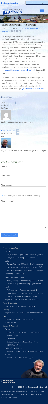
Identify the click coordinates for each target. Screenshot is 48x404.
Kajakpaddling (12, 280)
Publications (35, 312)
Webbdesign (35, 332)
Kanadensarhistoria (27, 290)
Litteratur (39, 293)
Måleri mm (18, 348)
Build (7, 261)
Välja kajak (11, 254)
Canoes (15, 312)
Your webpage (7, 185)
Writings (18, 296)
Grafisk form (23, 332)
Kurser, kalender (11, 277)
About (18, 319)
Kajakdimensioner (25, 254)
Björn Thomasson (8, 130)
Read (7, 287)
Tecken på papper (26, 357)
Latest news (9, 306)
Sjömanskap (36, 283)
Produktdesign (12, 335)
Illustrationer (10, 338)
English (43, 2)
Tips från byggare (14, 270)
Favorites (31, 306)
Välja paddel (30, 257)
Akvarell (10, 351)
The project (11, 264)
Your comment (7, 201)
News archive (21, 306)
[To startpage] (14, 11)
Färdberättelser (27, 293)
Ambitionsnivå (24, 264)
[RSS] (46, 387)
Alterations (25, 267)
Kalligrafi (8, 348)
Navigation (12, 283)
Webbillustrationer (14, 345)
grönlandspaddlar (33, 28)
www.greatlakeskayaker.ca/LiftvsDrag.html (18, 70)
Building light (37, 267)
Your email (5, 175)
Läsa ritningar (12, 267)
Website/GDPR (10, 322)
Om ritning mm (38, 264)
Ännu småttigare (36, 351)
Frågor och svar (11, 299)
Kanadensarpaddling (29, 280)
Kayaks (8, 312)
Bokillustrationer (13, 342)
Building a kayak (28, 319)
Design (7, 329)
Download (19, 273)
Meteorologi (24, 283)
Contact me (9, 319)
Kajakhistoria (12, 290)
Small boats (24, 312)
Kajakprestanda (41, 254)
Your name (5, 166)
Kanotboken (11, 357)
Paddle (22, 277)
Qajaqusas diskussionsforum (33, 88)
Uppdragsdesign (30, 296)
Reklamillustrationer (30, 342)
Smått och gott (21, 351)
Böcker (7, 354)
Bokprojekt (11, 332)
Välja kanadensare (15, 257)
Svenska (35, 2)
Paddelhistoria (12, 293)
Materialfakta (29, 270)
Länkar (9, 296)
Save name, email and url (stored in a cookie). (22, 195)
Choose (8, 251)
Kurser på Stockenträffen (29, 299)
